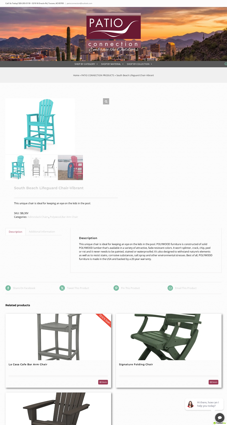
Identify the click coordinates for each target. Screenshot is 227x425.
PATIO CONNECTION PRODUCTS (97, 75)
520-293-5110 (24, 3)
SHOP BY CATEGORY (85, 64)
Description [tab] (15, 231)
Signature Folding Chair (136, 364)
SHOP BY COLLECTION (138, 64)
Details (104, 382)
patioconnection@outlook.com (79, 3)
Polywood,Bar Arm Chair (64, 217)
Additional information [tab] (42, 231)
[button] (106, 101)
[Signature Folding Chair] (168, 337)
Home (76, 75)
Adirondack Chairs (38, 217)
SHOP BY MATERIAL (111, 64)
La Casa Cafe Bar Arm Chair (28, 364)
